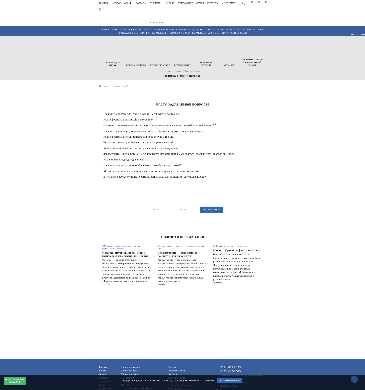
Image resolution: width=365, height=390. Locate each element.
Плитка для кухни (164, 29)
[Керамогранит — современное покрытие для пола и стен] (182, 247)
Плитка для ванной (217, 29)
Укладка (169, 3)
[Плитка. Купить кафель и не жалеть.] (237, 246)
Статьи (200, 3)
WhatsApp (257, 20)
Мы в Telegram (251, 17)
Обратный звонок (176, 370)
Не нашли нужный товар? (113, 86)
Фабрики (172, 374)
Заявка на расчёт (358, 35)
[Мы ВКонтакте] (203, 18)
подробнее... (107, 284)
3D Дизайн (155, 3)
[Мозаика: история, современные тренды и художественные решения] (126, 247)
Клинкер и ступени (240, 29)
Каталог (116, 3)
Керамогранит (160, 33)
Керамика (145, 33)
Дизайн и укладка (180, 33)
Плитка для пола (128, 33)
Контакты (212, 3)
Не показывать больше (230, 380)
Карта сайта (228, 3)
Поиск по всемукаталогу (14, 381)
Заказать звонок (258, 12)
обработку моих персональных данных (185, 215)
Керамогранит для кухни (190, 29)
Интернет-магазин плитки (126, 29)
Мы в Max (245, 20)
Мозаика (258, 29)
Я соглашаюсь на (178, 215)
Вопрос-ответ (185, 3)
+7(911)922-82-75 (213, 10)
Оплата (128, 3)
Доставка (141, 3)
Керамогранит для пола (205, 33)
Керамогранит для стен (234, 33)
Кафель (106, 29)
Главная (103, 3)
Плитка (147, 29)
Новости (172, 367)
